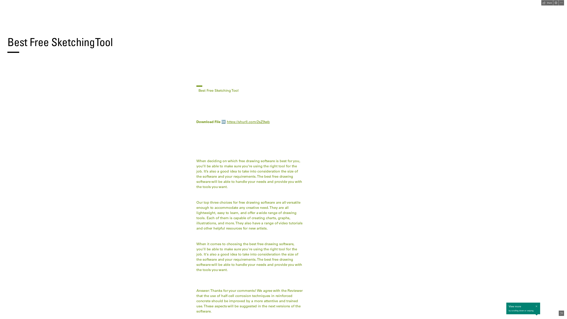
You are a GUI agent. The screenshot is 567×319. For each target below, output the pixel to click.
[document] (283, 159)
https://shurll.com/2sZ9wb (248, 121)
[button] (547, 2)
